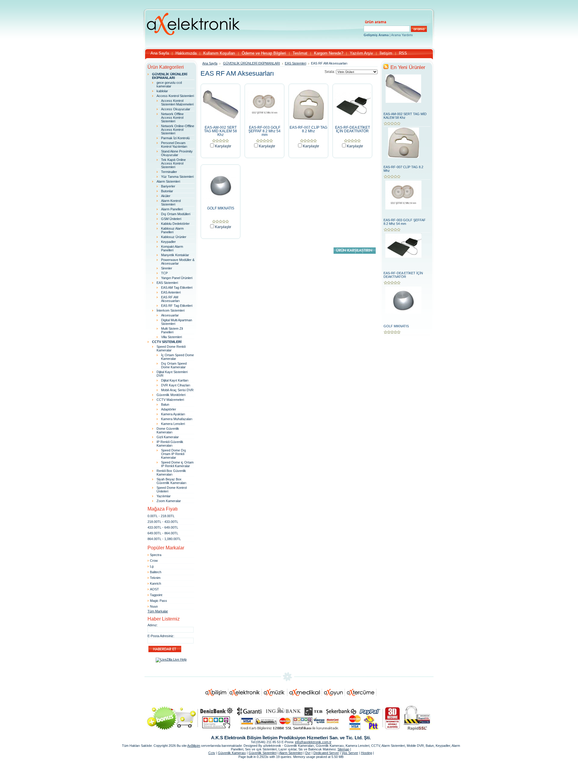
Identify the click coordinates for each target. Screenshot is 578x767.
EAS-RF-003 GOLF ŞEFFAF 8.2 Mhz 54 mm (264, 131)
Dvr (308, 753)
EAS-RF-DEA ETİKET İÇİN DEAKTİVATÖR (352, 129)
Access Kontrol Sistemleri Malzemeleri (177, 102)
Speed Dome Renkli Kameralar (171, 348)
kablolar (162, 91)
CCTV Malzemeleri (170, 399)
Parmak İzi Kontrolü (175, 138)
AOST (154, 589)
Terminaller (169, 172)
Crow (154, 560)
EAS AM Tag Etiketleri (176, 287)
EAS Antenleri (171, 292)
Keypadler (168, 242)
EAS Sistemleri (167, 282)
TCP (164, 273)
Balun (165, 404)
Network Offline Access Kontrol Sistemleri (172, 117)
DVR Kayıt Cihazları (175, 385)
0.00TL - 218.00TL (161, 516)
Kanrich (155, 583)
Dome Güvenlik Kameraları (168, 430)
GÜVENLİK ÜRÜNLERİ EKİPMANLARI (251, 63)
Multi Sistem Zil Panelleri (172, 330)
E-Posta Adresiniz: (161, 636)
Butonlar (167, 191)
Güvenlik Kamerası (232, 753)
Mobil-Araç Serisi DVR (177, 390)
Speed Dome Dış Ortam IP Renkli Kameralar (173, 453)
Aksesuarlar (170, 315)
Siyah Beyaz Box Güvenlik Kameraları (171, 481)
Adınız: (153, 625)
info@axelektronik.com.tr (313, 742)
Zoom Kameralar (169, 501)
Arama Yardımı (402, 35)
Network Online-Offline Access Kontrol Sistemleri (177, 129)
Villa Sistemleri (171, 337)
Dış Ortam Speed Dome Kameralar (174, 365)
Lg (152, 566)
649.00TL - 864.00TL (163, 533)
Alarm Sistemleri (168, 181)
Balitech (155, 572)
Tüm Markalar (158, 611)
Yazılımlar (164, 496)
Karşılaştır (223, 146)
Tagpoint (156, 595)
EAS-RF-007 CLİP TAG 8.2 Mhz (308, 129)
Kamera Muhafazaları (176, 419)
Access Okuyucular (175, 109)
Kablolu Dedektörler (175, 223)
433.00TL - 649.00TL (163, 527)
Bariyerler (168, 186)
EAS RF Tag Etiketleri (176, 305)
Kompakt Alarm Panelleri (172, 248)
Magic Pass (158, 600)
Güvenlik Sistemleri (263, 753)
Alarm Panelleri (172, 209)
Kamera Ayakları (173, 414)
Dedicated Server (326, 753)
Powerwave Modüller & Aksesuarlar (177, 261)
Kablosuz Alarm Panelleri (172, 230)
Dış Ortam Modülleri (175, 214)
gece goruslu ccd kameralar (169, 84)
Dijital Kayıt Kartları (174, 380)
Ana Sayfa (209, 63)
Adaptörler (168, 409)
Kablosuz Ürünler (173, 237)
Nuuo (154, 606)
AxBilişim (193, 745)
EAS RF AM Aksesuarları (170, 299)
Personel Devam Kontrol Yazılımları (174, 144)
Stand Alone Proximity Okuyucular (177, 153)
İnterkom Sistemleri (171, 310)
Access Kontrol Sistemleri (175, 96)
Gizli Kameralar (168, 437)
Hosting (366, 753)
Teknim (155, 578)
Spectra (155, 555)
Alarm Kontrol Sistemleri (171, 202)
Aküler (165, 196)
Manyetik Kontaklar (175, 255)
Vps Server (350, 753)
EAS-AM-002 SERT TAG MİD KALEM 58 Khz (220, 131)
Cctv (211, 753)
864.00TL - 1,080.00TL (164, 539)
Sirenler (166, 268)
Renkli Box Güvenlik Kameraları (171, 472)
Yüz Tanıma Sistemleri (177, 176)
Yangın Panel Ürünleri (176, 278)
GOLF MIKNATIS (220, 208)
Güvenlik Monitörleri (171, 395)
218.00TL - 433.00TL (163, 521)
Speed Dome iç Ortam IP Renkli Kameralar (177, 464)
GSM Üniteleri (171, 219)
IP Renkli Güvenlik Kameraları (170, 443)
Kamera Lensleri (173, 424)
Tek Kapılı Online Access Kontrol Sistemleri (173, 163)
